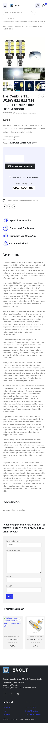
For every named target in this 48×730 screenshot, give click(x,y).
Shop (4, 711)
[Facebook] (5, 206)
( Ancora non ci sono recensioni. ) (24, 113)
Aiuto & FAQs (30, 707)
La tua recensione (13, 550)
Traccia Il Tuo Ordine (33, 714)
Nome (9, 576)
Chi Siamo (6, 707)
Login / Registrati (31, 711)
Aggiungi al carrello (22, 166)
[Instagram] (14, 206)
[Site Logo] (17, 6)
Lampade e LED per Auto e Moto (24, 143)
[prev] (40, 96)
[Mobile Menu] (5, 5)
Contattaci (6, 714)
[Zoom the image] (15, 667)
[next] (43, 96)
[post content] (13, 626)
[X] (9, 206)
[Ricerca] (31, 12)
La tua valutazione (13, 541)
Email (9, 586)
